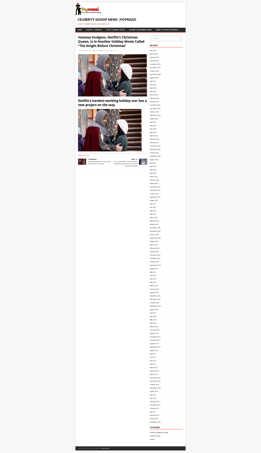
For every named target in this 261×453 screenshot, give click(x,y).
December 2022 (155, 146)
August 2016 (154, 391)
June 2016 (153, 398)
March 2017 (154, 367)
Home (79, 30)
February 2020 (154, 248)
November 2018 (155, 299)
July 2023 (153, 122)
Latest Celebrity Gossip (115, 30)
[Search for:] (166, 38)
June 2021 (153, 207)
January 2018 (154, 333)
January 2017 (154, 374)
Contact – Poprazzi (94, 30)
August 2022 (154, 160)
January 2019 (154, 292)
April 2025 (153, 50)
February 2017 (154, 371)
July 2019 (153, 272)
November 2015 (155, 405)
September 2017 (155, 347)
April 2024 (153, 91)
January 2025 (154, 61)
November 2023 (155, 108)
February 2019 (154, 289)
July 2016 (153, 395)
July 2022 (153, 163)
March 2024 (154, 95)
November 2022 (155, 149)
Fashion (152, 439)
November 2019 (155, 258)
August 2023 (154, 119)
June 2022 (153, 166)
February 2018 (154, 330)
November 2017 (155, 340)
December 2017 (155, 337)
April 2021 (153, 214)
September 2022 (155, 156)
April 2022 (153, 173)
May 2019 (153, 279)
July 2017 (153, 354)
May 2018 (153, 320)
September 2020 (155, 238)
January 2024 (154, 102)
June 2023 (153, 125)
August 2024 (154, 78)
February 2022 (154, 180)
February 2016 (154, 401)
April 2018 (153, 323)
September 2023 (155, 115)
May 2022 (153, 170)
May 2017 (153, 361)
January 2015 (154, 419)
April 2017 (153, 364)
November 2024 (155, 67)
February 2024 (154, 98)
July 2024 (153, 81)
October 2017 (154, 344)
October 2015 (154, 408)
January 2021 (154, 224)
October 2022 (154, 153)
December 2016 (155, 378)
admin (97, 50)
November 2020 (155, 231)
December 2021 (155, 187)
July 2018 (153, 313)
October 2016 (154, 384)
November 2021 (155, 190)
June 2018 (153, 316)
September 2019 (155, 265)
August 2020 (154, 241)
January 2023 (154, 143)
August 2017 (154, 350)
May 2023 (153, 129)
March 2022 (154, 177)
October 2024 (154, 71)
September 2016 (155, 388)
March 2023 (154, 136)
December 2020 (155, 228)
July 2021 (153, 204)
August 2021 (154, 200)
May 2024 (153, 88)
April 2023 (153, 132)
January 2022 (154, 183)
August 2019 (154, 269)
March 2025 (154, 54)
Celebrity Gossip (107, 50)
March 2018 (154, 327)
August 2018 (154, 310)
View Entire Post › (84, 155)
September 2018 (155, 306)
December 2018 (155, 296)
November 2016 (155, 381)
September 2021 (155, 197)
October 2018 (154, 303)
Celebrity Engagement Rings (140, 30)
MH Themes (105, 448)
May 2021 (153, 211)
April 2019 (153, 282)
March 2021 (154, 217)
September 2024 (155, 74)
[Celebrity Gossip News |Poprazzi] (89, 14)
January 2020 (154, 252)
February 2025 (154, 57)
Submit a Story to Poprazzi (167, 30)
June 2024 (153, 85)
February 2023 (154, 139)
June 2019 (153, 275)
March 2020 (154, 245)
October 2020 (154, 234)
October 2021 (154, 194)
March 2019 (154, 286)
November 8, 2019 (86, 50)
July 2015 (153, 412)
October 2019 (154, 262)
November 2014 (155, 422)
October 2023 (154, 112)
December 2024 (155, 64)
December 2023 (155, 105)
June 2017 (153, 357)
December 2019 (155, 255)
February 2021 (154, 221)
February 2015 (154, 415)
